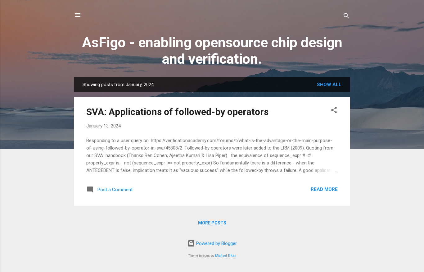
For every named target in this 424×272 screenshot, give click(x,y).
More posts (212, 222)
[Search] (346, 16)
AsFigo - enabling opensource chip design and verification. (212, 50)
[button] (334, 111)
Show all (329, 84)
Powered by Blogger (216, 243)
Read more (324, 189)
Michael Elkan (225, 256)
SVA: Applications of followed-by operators (177, 111)
